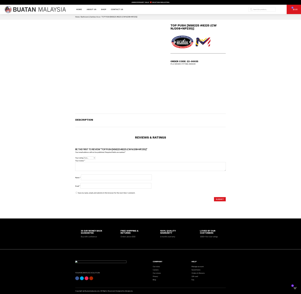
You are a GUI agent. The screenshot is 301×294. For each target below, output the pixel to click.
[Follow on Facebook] (77, 278)
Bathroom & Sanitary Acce (90, 17)
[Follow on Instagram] (86, 278)
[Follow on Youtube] (91, 278)
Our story (156, 266)
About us (91, 9)
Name (78, 178)
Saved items (196, 270)
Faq (193, 280)
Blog (154, 280)
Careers (156, 270)
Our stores (157, 273)
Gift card (195, 276)
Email (77, 186)
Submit (220, 199)
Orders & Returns (198, 273)
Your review (80, 161)
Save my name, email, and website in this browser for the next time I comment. (106, 193)
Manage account (198, 266)
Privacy (155, 276)
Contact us (117, 9)
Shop (103, 9)
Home (79, 9)
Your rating (79, 158)
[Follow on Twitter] (82, 278)
